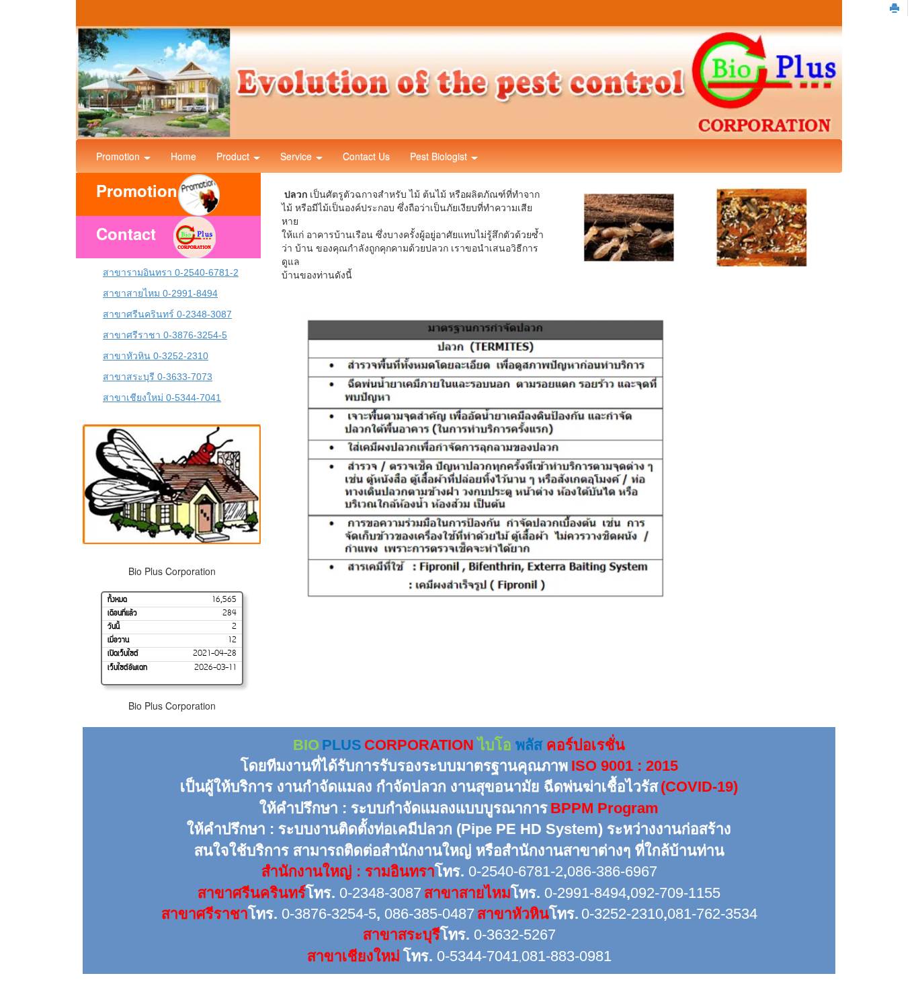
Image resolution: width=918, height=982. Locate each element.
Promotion (119, 156)
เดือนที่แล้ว (122, 614)
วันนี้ (114, 627)
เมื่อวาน (118, 641)
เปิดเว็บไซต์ (123, 654)
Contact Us (366, 156)
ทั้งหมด (117, 600)
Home (183, 156)
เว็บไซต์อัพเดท (127, 668)
